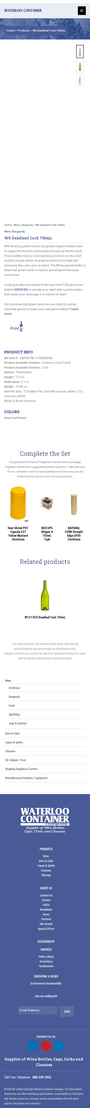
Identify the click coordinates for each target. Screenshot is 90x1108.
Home (8, 225)
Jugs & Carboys (18, 723)
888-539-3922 (41, 1077)
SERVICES (21, 289)
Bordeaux (14, 688)
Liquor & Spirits (14, 742)
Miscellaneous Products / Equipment (26, 778)
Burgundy (14, 696)
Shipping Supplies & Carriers (21, 769)
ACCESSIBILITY (46, 941)
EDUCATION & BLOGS (46, 976)
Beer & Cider (12, 733)
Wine (8, 680)
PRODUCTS (46, 849)
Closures (10, 751)
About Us (46, 888)
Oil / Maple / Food (15, 760)
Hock (12, 705)
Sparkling (14, 714)
